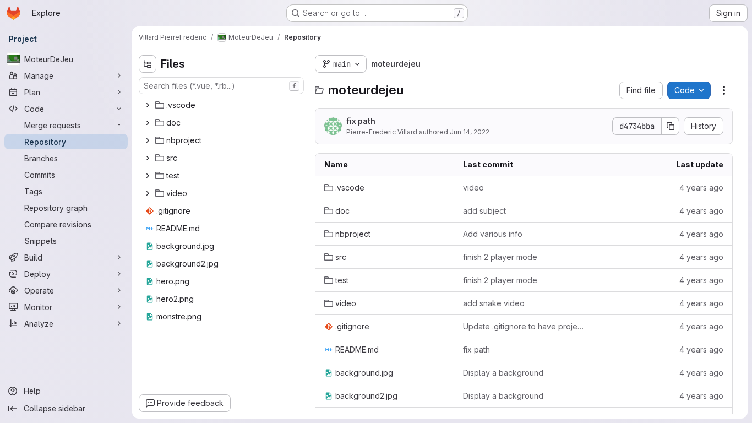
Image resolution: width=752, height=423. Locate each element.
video (473, 187)
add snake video (494, 303)
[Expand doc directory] (147, 122)
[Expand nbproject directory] (147, 140)
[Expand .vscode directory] (147, 105)
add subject (484, 210)
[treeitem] (222, 105)
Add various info (492, 233)
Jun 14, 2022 (469, 132)
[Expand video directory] (147, 193)
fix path (360, 121)
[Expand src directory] (147, 158)
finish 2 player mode (500, 257)
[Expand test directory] (147, 175)
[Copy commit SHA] (670, 126)
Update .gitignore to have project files (523, 326)
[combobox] (221, 85)
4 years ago (701, 187)
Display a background (503, 372)
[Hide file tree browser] (147, 64)
